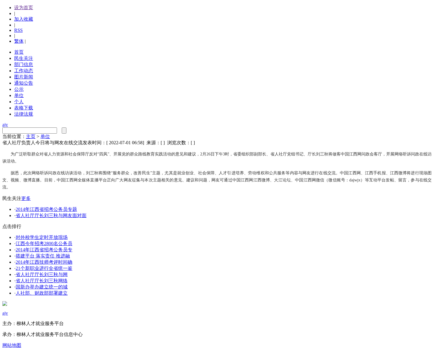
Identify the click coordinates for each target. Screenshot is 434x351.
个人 (19, 101)
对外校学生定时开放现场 (42, 237)
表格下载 (23, 107)
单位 (19, 95)
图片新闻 (23, 76)
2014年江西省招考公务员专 (44, 249)
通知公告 (23, 83)
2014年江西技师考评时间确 (44, 262)
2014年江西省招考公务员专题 (46, 209)
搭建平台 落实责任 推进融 (43, 255)
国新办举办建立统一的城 (42, 286)
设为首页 (23, 7)
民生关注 (23, 58)
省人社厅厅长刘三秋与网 (42, 274)
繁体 (19, 41)
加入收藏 (23, 19)
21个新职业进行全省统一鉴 (44, 268)
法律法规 (23, 114)
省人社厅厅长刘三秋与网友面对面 (51, 215)
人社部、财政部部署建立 (42, 293)
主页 (30, 136)
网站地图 (11, 345)
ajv (5, 124)
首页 (19, 52)
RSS (18, 30)
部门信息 (23, 64)
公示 (19, 89)
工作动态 (23, 70)
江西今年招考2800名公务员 (44, 243)
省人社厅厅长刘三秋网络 (42, 280)
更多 (26, 198)
